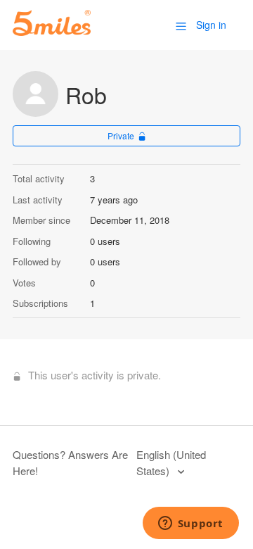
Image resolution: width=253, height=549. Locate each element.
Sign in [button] (211, 25)
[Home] (52, 31)
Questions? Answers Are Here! (70, 462)
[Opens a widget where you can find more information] (190, 524)
